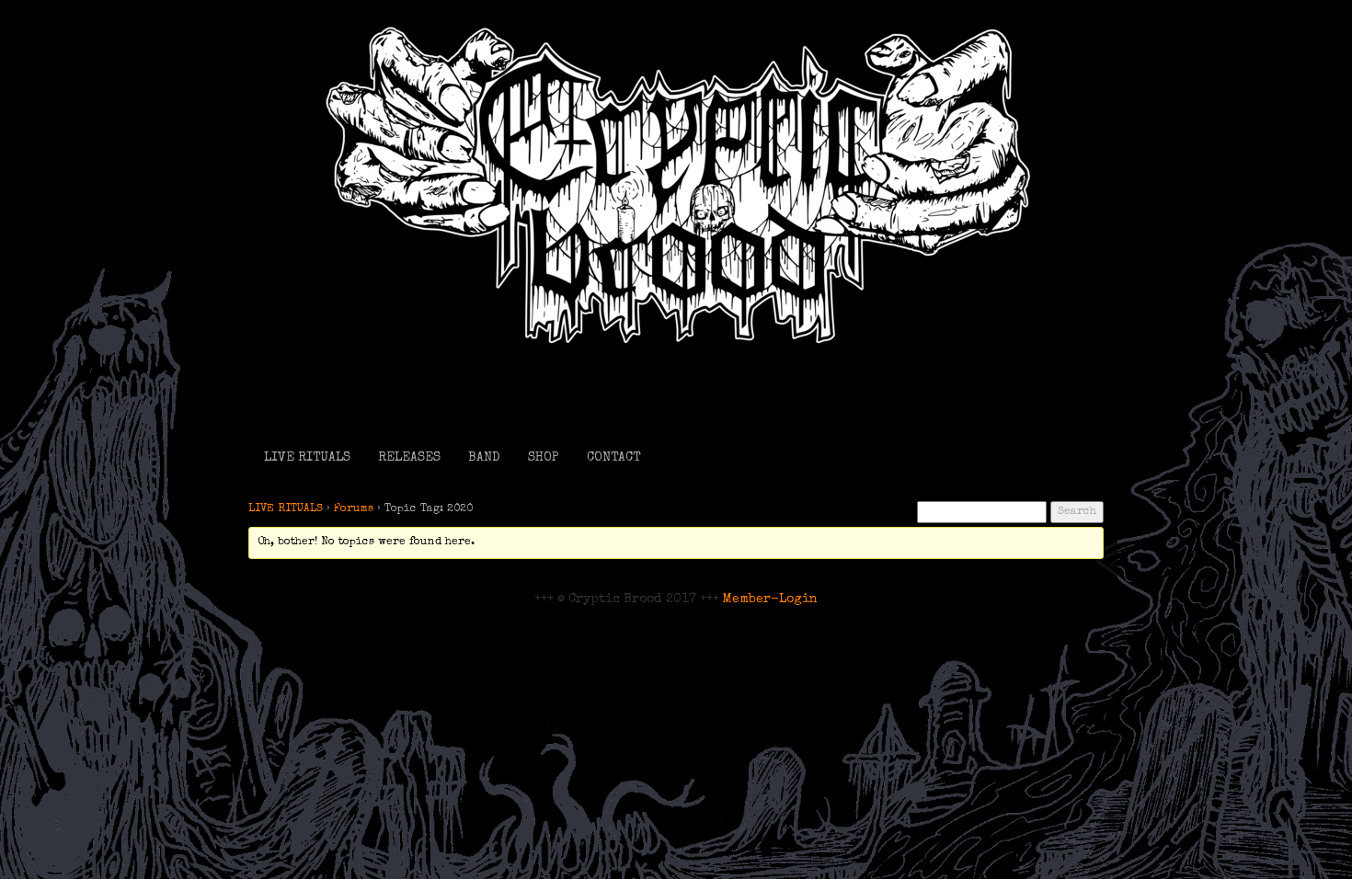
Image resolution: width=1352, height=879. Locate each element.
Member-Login (770, 599)
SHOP (543, 457)
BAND (484, 457)
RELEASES (409, 457)
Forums (353, 509)
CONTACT (613, 457)
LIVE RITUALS (307, 457)
